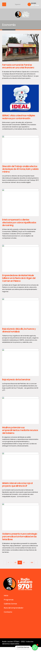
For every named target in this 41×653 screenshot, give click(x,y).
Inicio (6, 595)
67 (24, 562)
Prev (5, 562)
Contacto (8, 612)
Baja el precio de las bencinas (16, 379)
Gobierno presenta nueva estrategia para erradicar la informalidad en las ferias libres (19, 536)
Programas (8, 599)
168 (32, 562)
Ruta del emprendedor (13, 608)
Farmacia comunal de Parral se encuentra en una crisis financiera (18, 66)
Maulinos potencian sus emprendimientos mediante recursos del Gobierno (20, 430)
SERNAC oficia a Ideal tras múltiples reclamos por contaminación (18, 117)
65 (15, 562)
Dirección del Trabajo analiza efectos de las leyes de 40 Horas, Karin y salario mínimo (20, 169)
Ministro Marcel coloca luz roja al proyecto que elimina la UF (17, 484)
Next (36, 562)
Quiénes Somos (10, 603)
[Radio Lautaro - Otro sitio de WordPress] (21, 14)
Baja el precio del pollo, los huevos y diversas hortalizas (19, 330)
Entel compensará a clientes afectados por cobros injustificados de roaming (19, 222)
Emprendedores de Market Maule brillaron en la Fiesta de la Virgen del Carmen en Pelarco (18, 278)
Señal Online (35, 5)
